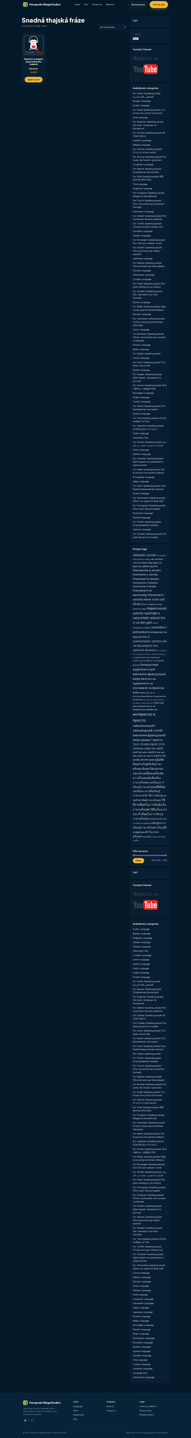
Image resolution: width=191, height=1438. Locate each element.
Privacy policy (146, 1411)
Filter (138, 860)
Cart (86, 4)
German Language (142, 314)
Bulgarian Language (142, 188)
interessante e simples (144, 586)
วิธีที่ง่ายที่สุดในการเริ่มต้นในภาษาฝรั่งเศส (149, 804)
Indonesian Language (143, 211)
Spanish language (141, 517)
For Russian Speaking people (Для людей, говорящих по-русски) (147, 377)
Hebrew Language (142, 529)
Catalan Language (141, 235)
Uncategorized (140, 1373)
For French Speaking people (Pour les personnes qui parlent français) (148, 203)
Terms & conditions (148, 1406)
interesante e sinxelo (147, 570)
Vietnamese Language (143, 275)
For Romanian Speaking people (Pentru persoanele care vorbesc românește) (149, 337)
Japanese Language (143, 258)
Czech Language (141, 329)
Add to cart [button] (34, 79)
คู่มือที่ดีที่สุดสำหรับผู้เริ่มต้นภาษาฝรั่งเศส (148, 764)
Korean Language (141, 302)
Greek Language (141, 493)
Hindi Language (140, 117)
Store (75, 1411)
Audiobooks (78, 1415)
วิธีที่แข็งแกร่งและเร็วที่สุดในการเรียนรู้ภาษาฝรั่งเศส (150, 814)
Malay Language (141, 349)
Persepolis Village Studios (42, 4)
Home (77, 4)
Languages (78, 1406)
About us (110, 4)
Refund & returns (147, 1415)
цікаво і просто (152, 740)
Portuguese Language (143, 477)
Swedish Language (142, 140)
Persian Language (141, 345)
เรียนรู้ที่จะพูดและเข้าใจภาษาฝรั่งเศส (149, 832)
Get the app (159, 4)
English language (141, 397)
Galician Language (142, 454)
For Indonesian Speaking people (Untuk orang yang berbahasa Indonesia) (149, 322)
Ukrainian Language (143, 231)
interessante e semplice (145, 582)
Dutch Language (141, 450)
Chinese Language (142, 270)
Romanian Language (143, 513)
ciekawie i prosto (144, 555)
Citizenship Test (140, 437)
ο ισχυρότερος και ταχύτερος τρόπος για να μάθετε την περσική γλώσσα (148, 661)
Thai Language (140, 184)
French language (141, 358)
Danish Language (141, 370)
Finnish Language (141, 413)
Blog (75, 1419)
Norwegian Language (143, 393)
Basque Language (141, 145)
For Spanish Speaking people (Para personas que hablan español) (147, 250)
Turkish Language (141, 401)
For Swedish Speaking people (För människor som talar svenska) (147, 294)
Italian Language (141, 481)
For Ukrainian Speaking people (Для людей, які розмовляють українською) (148, 461)
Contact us (97, 4)
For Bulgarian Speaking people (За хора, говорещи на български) (148, 125)
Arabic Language (141, 105)
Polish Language (141, 433)
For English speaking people (147, 353)
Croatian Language (142, 279)
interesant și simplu (146, 578)
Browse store (138, 4)
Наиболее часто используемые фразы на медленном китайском (149, 696)
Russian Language (142, 101)
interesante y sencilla (145, 574)
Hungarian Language (143, 164)
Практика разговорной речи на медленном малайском (148, 706)
